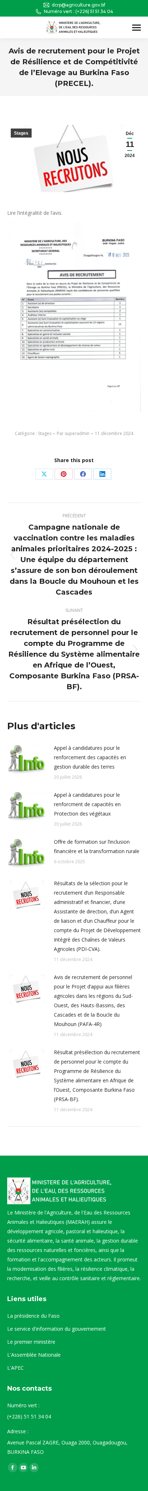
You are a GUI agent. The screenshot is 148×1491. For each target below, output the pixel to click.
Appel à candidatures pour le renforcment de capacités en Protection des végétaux (87, 804)
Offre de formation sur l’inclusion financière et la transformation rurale (96, 846)
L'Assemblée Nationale (34, 1354)
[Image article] (27, 759)
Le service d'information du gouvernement (56, 1328)
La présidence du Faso (33, 1315)
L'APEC (15, 1367)
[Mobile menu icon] (136, 27)
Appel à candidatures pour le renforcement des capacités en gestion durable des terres (90, 757)
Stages (21, 133)
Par (73, 433)
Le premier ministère (31, 1341)
